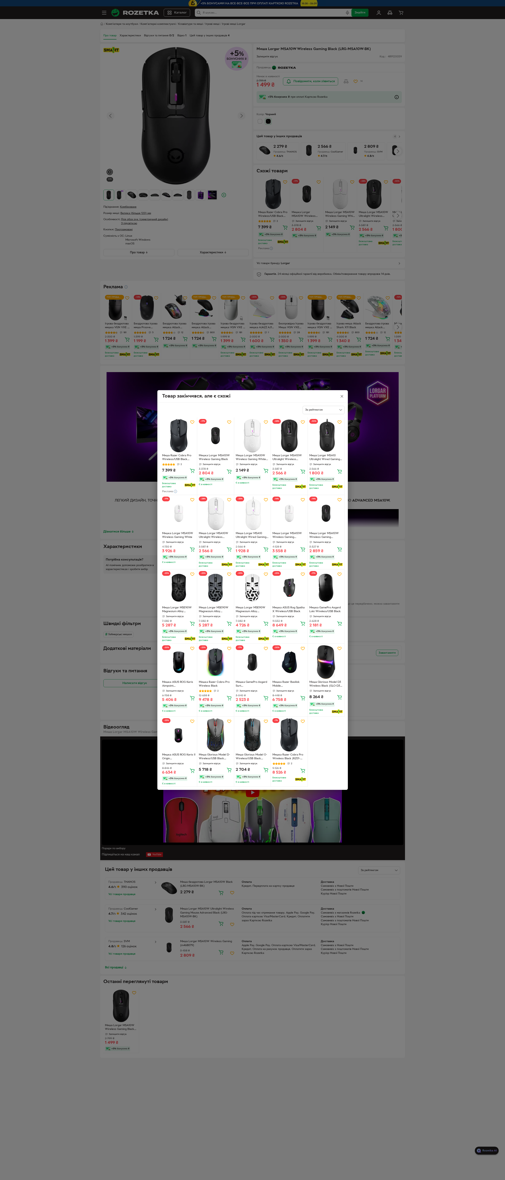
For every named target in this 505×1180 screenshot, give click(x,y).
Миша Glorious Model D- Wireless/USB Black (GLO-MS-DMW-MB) (214, 757)
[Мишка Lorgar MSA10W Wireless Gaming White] (179, 513)
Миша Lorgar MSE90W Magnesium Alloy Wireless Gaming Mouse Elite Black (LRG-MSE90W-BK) (177, 610)
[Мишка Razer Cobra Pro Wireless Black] (215, 662)
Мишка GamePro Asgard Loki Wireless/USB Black (325, 609)
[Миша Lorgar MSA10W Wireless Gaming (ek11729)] (326, 513)
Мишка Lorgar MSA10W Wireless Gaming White (177, 535)
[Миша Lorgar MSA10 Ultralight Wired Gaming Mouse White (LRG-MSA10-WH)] (252, 513)
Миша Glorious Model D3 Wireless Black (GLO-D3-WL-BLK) (325, 684)
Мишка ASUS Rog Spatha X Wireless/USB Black (288, 609)
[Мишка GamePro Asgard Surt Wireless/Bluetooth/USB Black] (252, 662)
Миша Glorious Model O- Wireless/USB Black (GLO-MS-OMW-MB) (251, 757)
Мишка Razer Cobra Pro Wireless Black (214, 684)
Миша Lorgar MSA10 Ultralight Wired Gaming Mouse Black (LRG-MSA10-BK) (324, 457)
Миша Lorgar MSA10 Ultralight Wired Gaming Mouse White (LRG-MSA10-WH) (251, 535)
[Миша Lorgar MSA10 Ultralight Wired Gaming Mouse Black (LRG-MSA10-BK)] (326, 436)
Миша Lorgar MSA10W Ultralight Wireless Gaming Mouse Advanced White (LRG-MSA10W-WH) (215, 535)
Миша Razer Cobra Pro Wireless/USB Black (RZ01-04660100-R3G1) (176, 457)
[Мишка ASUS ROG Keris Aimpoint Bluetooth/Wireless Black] (179, 662)
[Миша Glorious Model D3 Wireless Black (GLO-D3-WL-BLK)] (326, 662)
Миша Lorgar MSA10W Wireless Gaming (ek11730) (287, 535)
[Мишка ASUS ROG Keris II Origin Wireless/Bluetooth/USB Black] (179, 735)
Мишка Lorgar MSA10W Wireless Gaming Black (214, 457)
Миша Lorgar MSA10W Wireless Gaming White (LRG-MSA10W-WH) (251, 457)
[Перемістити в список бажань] (192, 422)
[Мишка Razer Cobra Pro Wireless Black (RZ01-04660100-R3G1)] (289, 735)
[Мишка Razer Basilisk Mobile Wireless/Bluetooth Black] (289, 662)
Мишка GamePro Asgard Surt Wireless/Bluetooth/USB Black (251, 684)
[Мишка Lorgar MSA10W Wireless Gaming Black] (215, 436)
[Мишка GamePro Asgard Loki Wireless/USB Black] (326, 588)
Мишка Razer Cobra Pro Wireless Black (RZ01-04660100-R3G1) (287, 757)
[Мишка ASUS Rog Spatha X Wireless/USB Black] (289, 588)
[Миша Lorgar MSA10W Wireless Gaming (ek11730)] (289, 513)
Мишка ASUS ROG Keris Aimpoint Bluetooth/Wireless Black (178, 684)
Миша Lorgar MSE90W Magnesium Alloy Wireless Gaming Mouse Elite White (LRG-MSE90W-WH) (251, 610)
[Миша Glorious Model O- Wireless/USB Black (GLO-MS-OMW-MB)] (252, 735)
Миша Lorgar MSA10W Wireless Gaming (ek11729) (324, 535)
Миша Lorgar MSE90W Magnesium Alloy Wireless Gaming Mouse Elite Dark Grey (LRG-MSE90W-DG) (214, 610)
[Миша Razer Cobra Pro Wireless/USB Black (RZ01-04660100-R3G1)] (179, 436)
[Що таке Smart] (190, 485)
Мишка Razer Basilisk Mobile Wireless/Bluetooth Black (288, 684)
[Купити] (192, 470)
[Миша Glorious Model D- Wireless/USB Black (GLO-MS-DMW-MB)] (215, 735)
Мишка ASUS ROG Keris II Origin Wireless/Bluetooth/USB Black (178, 757)
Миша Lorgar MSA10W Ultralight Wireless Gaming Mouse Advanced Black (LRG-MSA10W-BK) (288, 457)
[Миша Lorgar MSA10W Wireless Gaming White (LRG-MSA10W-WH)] (252, 436)
